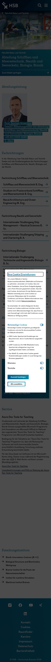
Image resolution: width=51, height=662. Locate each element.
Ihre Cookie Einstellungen (22, 274)
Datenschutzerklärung (28, 301)
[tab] (24, 324)
